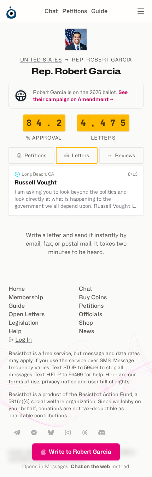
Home (16, 288)
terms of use (23, 381)
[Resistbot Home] (11, 17)
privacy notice (59, 381)
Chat (51, 11)
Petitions (74, 11)
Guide (99, 11)
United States (41, 60)
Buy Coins (93, 297)
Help (15, 331)
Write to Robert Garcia (80, 451)
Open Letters (26, 314)
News (86, 331)
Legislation (23, 322)
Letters (80, 155)
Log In (23, 339)
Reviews (125, 155)
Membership (25, 297)
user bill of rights (108, 381)
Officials (90, 314)
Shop (86, 322)
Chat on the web (90, 466)
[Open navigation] (140, 11)
